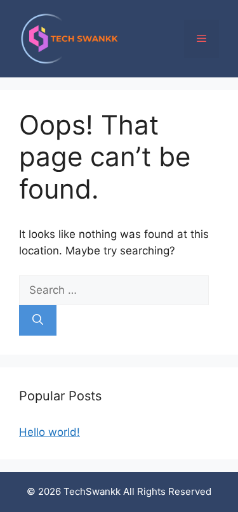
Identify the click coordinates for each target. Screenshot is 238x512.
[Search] (37, 320)
